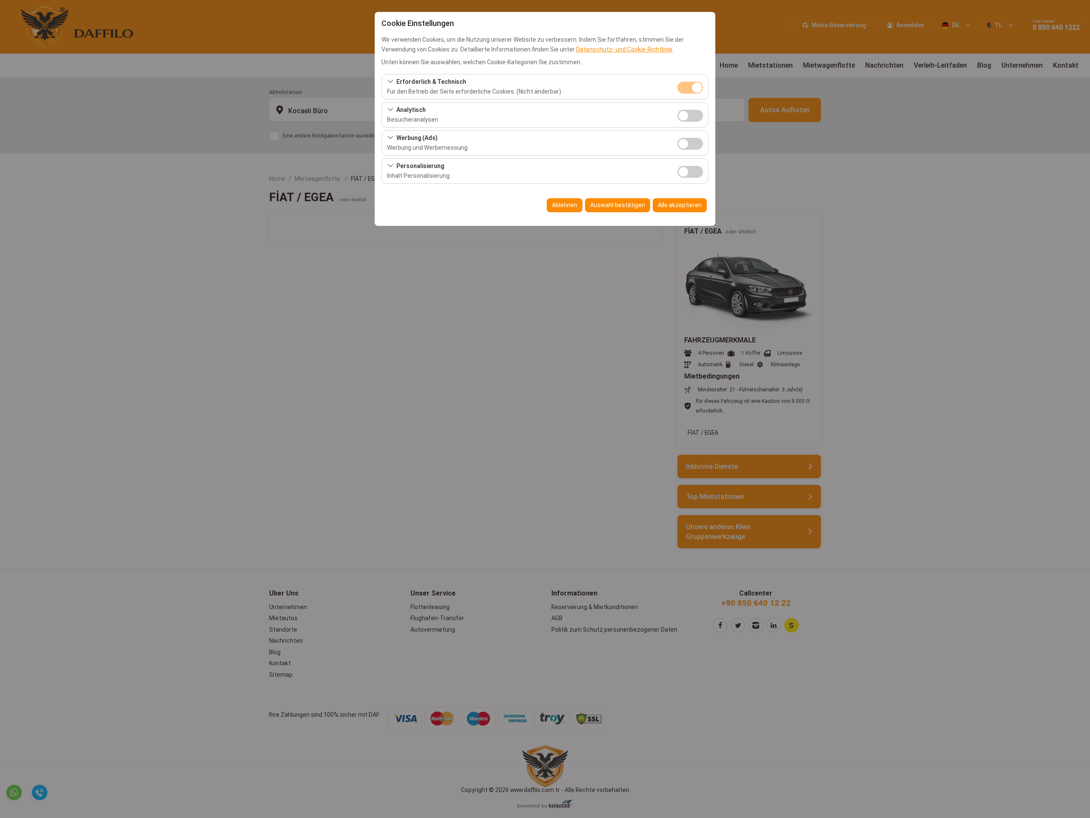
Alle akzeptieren (680, 205)
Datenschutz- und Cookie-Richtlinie (624, 49)
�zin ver (690, 116)
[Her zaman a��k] (690, 87)
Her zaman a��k (690, 88)
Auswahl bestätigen (617, 205)
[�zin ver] (690, 115)
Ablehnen (564, 205)
